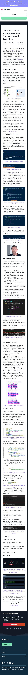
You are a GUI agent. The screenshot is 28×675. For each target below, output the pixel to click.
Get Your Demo (14, 605)
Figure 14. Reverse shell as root (14, 507)
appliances (13, 50)
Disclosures (20, 44)
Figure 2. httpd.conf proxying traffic (14, 161)
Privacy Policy (15, 667)
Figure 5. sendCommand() (14, 227)
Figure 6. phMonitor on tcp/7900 (14, 240)
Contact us (6, 644)
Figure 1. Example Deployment (14, 98)
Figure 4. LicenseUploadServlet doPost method (14, 202)
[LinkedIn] (15, 629)
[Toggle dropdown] (15, 14)
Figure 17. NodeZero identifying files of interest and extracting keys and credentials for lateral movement (14, 591)
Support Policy (4, 669)
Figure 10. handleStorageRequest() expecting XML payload (14, 437)
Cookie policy (20, 669)
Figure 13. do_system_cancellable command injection (14, 486)
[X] (13, 629)
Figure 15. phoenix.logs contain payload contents (14, 532)
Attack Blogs (20, 42)
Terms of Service (22, 667)
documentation (12, 131)
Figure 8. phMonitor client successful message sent (14, 338)
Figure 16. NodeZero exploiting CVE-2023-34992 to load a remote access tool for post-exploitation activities (14, 571)
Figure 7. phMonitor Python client (14, 316)
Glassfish (11, 173)
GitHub (6, 512)
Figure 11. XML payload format (14, 459)
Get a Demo (14, 624)
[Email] (21, 629)
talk (9, 548)
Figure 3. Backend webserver (14, 169)
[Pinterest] (19, 629)
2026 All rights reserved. (7, 667)
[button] (14, 649)
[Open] (25, 9)
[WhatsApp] (17, 629)
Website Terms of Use (12, 669)
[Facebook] (11, 629)
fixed (10, 543)
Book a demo (13, 18)
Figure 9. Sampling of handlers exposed (14, 405)
